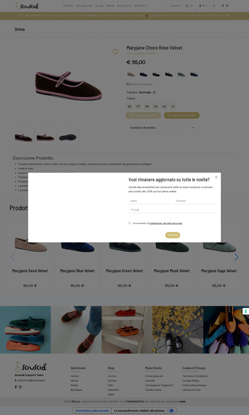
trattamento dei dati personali (165, 223)
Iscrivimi (173, 235)
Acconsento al (157, 223)
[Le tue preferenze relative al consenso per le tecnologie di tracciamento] (246, 311)
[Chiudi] (216, 177)
